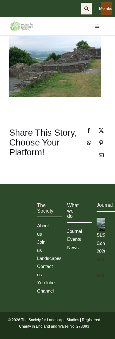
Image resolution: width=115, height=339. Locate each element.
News (73, 247)
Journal (74, 231)
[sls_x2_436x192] (21, 23)
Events (74, 239)
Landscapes (49, 258)
